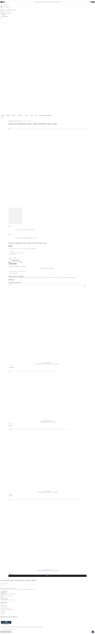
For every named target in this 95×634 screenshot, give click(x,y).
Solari (31, 115)
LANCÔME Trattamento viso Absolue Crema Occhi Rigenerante (47, 492)
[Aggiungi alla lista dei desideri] (85, 286)
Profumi (8, 115)
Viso (50, 362)
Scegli (47, 575)
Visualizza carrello (3, 631)
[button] (2, 11)
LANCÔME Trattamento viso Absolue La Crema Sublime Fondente (47, 570)
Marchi (2, 115)
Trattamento (34, 248)
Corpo (26, 248)
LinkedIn (16, 266)
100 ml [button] (15, 257)
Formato (10, 258)
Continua (9, 631)
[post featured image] (47, 322)
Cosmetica (20, 115)
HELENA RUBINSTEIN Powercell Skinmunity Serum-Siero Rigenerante (47, 363)
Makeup (13, 115)
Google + (19, 266)
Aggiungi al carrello (12, 263)
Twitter (13, 266)
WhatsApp (23, 266)
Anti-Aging (44, 569)
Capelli (26, 115)
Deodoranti (46, 420)
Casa (36, 115)
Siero (44, 362)
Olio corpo (29, 248)
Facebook (10, 266)
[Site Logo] (9, 9)
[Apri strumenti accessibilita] (93, 632)
